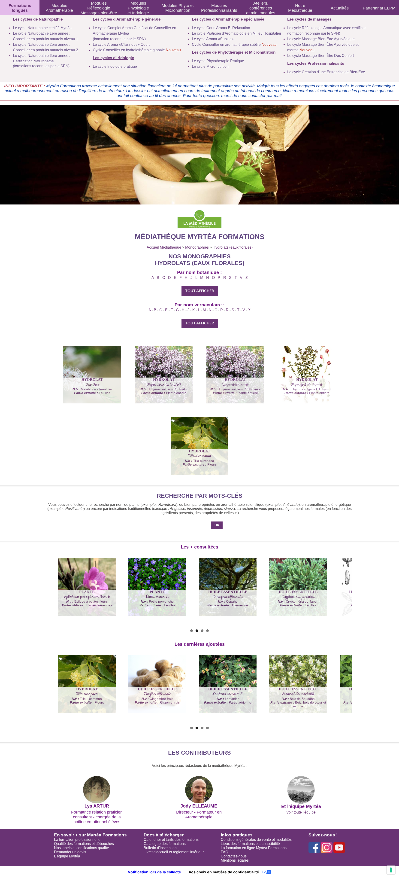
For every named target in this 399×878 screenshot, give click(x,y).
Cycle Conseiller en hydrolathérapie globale (137, 50)
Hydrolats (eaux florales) (233, 247)
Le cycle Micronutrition (210, 66)
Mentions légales (235, 860)
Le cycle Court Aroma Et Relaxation (221, 28)
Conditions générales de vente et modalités (256, 839)
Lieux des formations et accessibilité (250, 844)
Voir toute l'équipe (301, 812)
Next (51, 605)
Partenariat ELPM (379, 8)
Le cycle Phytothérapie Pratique (218, 61)
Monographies (197, 247)
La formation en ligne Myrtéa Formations (254, 848)
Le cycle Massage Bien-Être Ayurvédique (321, 39)
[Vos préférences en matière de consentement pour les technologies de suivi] (391, 870)
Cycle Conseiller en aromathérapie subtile (234, 44)
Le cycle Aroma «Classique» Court (121, 44)
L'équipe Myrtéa (67, 856)
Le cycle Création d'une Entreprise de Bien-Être (326, 72)
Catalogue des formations (165, 844)
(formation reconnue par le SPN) (119, 39)
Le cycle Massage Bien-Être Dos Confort (320, 56)
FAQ (224, 852)
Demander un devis (70, 852)
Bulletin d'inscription (160, 848)
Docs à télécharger (164, 834)
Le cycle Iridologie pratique (115, 66)
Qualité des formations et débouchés (84, 844)
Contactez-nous (234, 856)
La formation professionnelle (77, 839)
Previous (40, 605)
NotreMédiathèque (300, 8)
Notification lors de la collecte (154, 872)
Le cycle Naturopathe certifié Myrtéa (42, 28)
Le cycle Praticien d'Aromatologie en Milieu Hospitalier (236, 33)
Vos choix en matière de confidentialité (224, 872)
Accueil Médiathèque (164, 247)
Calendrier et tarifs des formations (171, 839)
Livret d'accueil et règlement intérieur (174, 852)
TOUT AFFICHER (199, 291)
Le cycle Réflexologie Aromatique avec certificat (326, 28)
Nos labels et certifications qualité (81, 848)
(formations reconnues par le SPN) (41, 66)
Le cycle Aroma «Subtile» (213, 39)
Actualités (340, 8)
